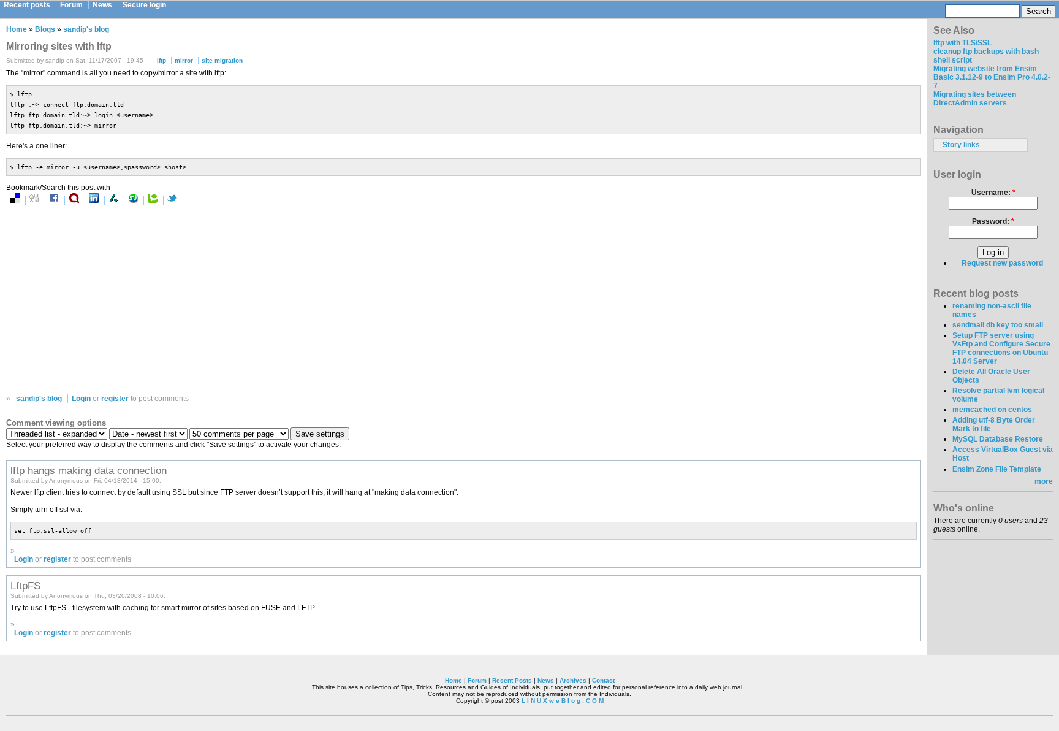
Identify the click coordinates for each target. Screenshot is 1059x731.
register (115, 398)
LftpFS (25, 586)
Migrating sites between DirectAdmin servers (974, 98)
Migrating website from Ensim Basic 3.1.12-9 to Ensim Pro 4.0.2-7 (991, 77)
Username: (993, 192)
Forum (71, 5)
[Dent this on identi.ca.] (74, 200)
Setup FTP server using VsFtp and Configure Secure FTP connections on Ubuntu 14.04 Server (1001, 348)
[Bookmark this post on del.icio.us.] (15, 200)
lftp (161, 60)
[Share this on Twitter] (172, 200)
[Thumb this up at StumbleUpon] (133, 200)
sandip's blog (86, 29)
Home (16, 29)
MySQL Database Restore (997, 439)
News (102, 5)
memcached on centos (992, 409)
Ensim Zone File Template (996, 469)
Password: (993, 221)
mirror (184, 60)
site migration (222, 60)
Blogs (45, 29)
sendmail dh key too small (997, 325)
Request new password (1002, 263)
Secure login (144, 5)
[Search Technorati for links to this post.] (153, 200)
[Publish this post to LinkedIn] (94, 200)
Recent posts (27, 5)
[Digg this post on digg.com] (34, 200)
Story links (961, 144)
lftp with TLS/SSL (962, 43)
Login (81, 398)
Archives (573, 680)
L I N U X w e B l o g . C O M (563, 700)
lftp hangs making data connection (88, 470)
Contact (603, 680)
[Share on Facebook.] (54, 200)
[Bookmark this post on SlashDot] (113, 200)
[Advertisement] (134, 299)
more (1043, 481)
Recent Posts (512, 680)
